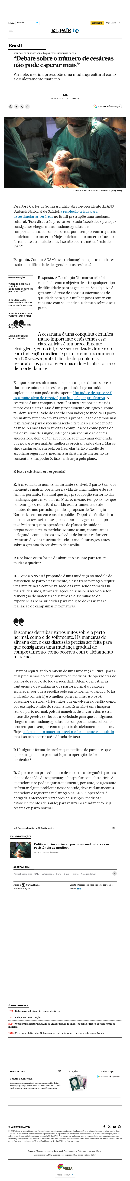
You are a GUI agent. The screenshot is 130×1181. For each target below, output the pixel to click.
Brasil (15, 45)
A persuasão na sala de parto (19, 326)
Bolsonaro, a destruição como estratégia (37, 1011)
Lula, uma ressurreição (28, 1017)
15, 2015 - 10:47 (69, 98)
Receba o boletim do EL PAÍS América (36, 828)
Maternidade (48, 874)
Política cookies (70, 1151)
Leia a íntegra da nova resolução (18, 337)
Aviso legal (58, 1151)
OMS (36, 874)
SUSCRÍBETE (97, 23)
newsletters (17, 1071)
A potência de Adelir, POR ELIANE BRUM (20, 315)
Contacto (32, 1151)
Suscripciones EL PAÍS (43, 1155)
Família (75, 874)
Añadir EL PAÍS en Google (109, 106)
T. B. (65, 95)
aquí (79, 888)
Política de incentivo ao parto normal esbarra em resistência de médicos (71, 846)
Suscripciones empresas (62, 1155)
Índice (80, 1155)
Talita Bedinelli (41, 852)
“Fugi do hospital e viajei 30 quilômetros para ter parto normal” (20, 288)
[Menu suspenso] (10, 30)
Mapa (98, 1151)
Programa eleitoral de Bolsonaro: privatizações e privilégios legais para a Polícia (59, 1033)
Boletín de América (21, 1079)
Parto (59, 874)
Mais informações (21, 888)
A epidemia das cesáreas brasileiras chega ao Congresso (20, 302)
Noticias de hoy (90, 1155)
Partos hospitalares (22, 874)
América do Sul (88, 874)
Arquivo (73, 1071)
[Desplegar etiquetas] (114, 873)
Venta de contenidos (44, 1151)
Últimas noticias (18, 1005)
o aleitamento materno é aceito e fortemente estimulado (68, 731)
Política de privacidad (86, 1151)
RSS (75, 1155)
